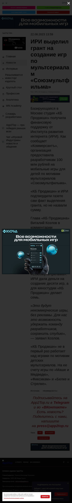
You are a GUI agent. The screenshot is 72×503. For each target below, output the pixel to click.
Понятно (45, 496)
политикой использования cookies (14, 498)
